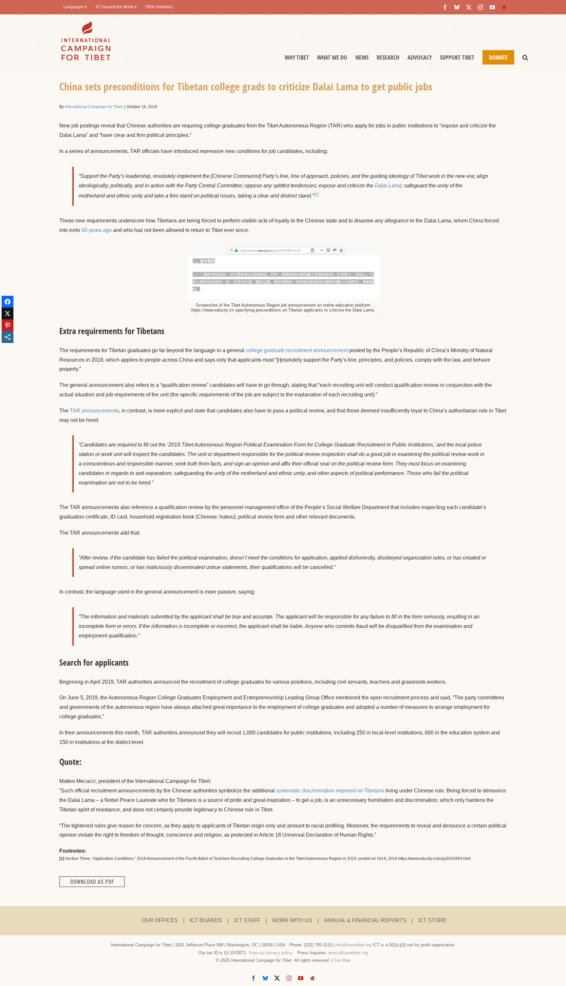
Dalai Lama (388, 185)
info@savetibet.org (353, 944)
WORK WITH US (292, 920)
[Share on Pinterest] (7, 325)
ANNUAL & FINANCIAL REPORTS (365, 920)
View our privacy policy (270, 952)
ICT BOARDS (206, 920)
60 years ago (97, 230)
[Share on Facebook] (7, 302)
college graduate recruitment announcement (297, 350)
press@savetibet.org (348, 952)
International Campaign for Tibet (93, 106)
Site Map (341, 960)
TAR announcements (94, 410)
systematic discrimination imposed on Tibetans (330, 790)
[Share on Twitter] (7, 313)
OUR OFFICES (160, 920)
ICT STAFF (247, 920)
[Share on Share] (7, 337)
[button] (525, 57)
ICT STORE (432, 920)
